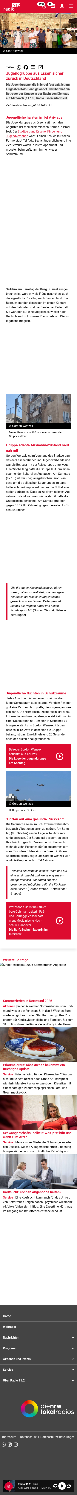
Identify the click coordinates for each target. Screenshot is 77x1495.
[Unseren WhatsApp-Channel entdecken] (3, 1444)
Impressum (8, 1437)
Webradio (9, 1327)
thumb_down (55, 1486)
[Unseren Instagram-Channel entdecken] (15, 1444)
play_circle (62, 1485)
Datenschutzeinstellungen (57, 1437)
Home (7, 1316)
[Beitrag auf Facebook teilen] (26, 67)
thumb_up (69, 1486)
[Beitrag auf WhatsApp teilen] (19, 67)
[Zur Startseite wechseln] (12, 7)
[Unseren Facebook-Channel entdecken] (9, 1444)
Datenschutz (28, 1437)
